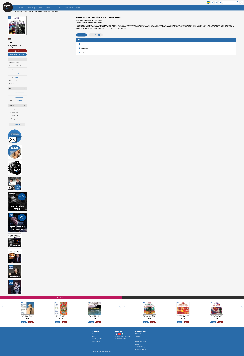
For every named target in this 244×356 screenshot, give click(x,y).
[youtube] (119, 335)
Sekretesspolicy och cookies (97, 338)
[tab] (17, 59)
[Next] (120, 307)
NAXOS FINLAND (138, 344)
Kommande (30, 8)
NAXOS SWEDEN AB (138, 333)
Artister (78, 8)
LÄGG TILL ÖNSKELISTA (18, 54)
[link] (16, 11)
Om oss (93, 333)
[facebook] (116, 335)
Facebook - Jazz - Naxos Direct (120, 338)
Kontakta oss (94, 335)
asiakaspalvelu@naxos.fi (144, 347)
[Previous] (2, 307)
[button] (208, 2)
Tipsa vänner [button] (11, 105)
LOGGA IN (17, 124)
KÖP (18, 51)
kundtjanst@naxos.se (142, 341)
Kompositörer (69, 8)
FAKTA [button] (10, 59)
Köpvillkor (93, 336)
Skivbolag (58, 8)
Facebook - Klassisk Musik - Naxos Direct (122, 336)
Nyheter (21, 8)
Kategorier (49, 8)
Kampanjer (39, 8)
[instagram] (122, 335)
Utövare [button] (10, 88)
